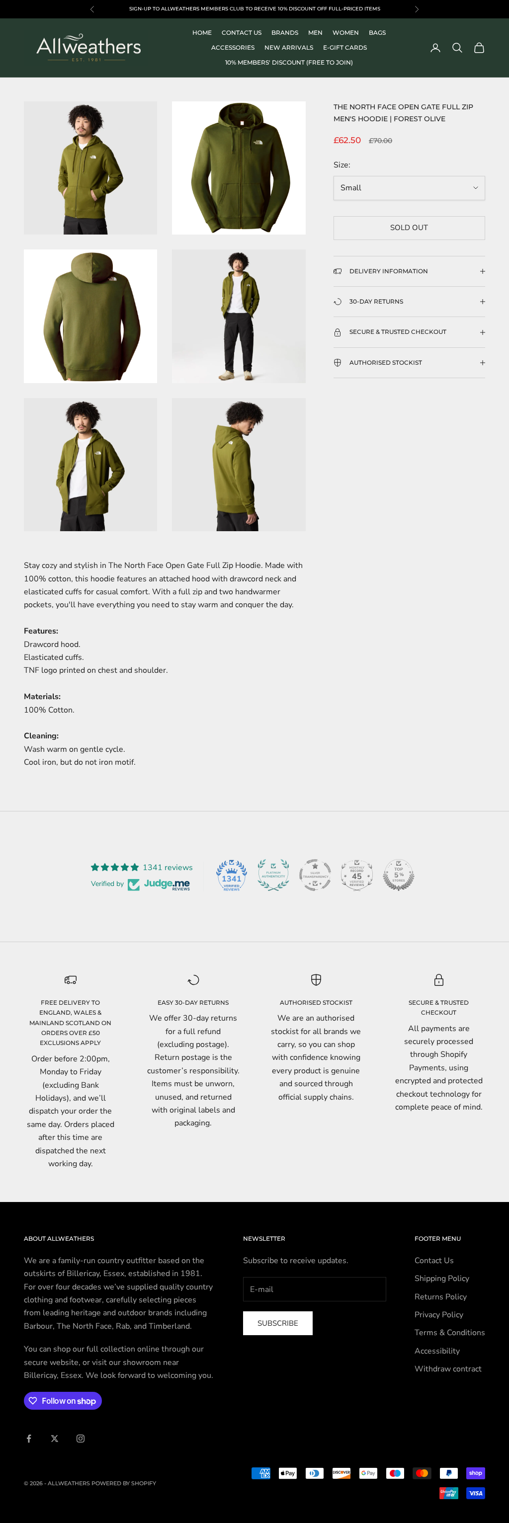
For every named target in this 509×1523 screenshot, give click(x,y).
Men (315, 32)
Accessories (232, 47)
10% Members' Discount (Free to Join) (289, 62)
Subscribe (277, 1323)
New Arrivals (288, 47)
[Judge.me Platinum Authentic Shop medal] (273, 875)
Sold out (409, 228)
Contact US (241, 32)
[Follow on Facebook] (29, 1438)
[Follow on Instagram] (80, 1438)
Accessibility (437, 1351)
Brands (284, 32)
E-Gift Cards (345, 47)
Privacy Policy (439, 1314)
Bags (377, 32)
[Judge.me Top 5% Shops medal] (399, 875)
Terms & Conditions (450, 1332)
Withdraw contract (448, 1368)
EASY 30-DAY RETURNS (193, 1002)
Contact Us (434, 1260)
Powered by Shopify (123, 1483)
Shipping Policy (442, 1278)
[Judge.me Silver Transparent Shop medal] (315, 875)
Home (202, 32)
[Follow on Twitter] (55, 1438)
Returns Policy (441, 1296)
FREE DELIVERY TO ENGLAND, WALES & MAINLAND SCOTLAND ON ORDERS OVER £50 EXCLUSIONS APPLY (70, 1023)
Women (346, 32)
